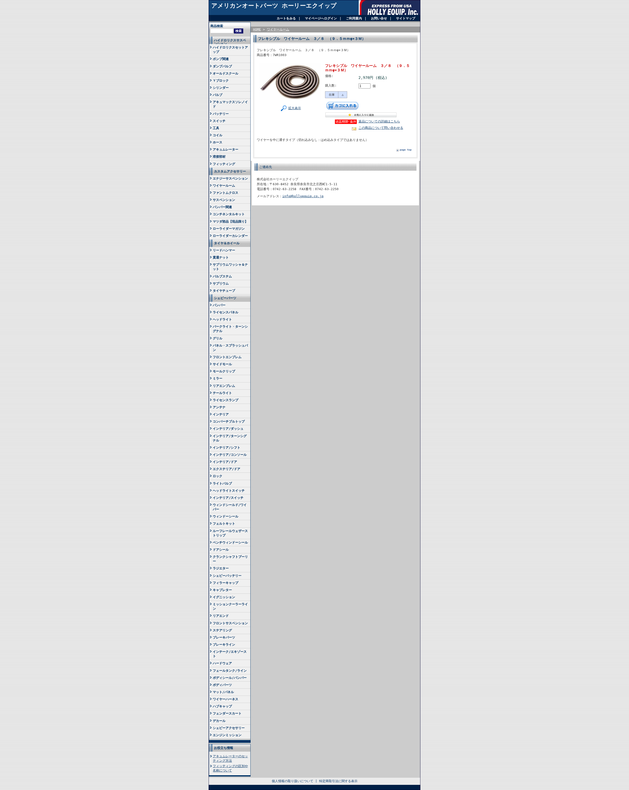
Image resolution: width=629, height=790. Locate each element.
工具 (216, 128)
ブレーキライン (224, 644)
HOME (257, 29)
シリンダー (221, 88)
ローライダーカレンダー (230, 236)
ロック (217, 476)
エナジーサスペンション (230, 178)
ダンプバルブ (222, 66)
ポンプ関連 (221, 59)
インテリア (221, 414)
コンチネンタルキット (229, 214)
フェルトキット (224, 523)
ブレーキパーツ (224, 637)
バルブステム (222, 276)
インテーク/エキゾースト (230, 654)
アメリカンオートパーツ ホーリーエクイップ (274, 5)
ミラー (217, 378)
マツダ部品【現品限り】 (230, 221)
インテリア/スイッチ (228, 498)
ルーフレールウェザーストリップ (230, 533)
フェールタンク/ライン (230, 670)
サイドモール (222, 364)
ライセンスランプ (225, 400)
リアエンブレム (224, 386)
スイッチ (219, 121)
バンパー (219, 305)
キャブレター (222, 590)
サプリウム (221, 283)
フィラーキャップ (225, 583)
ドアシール (221, 549)
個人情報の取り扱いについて (292, 781)
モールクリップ (224, 371)
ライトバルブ (222, 483)
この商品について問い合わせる (380, 128)
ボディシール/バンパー (230, 678)
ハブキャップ (222, 706)
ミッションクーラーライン (230, 606)
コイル (217, 135)
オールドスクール (225, 73)
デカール (219, 721)
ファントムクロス (225, 193)
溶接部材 (219, 156)
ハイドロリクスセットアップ (230, 50)
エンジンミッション (227, 735)
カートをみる (286, 18)
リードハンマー (224, 250)
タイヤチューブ (224, 290)
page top (406, 149)
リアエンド (221, 616)
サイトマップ (405, 18)
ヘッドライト (222, 319)
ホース (217, 142)
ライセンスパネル (225, 312)
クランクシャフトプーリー (230, 559)
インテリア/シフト (226, 447)
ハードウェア (222, 663)
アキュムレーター (225, 149)
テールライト (222, 393)
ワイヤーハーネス (225, 699)
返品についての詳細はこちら (379, 121)
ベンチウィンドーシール (230, 542)
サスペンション (224, 200)
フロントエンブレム (227, 357)
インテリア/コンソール (230, 454)
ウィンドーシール (225, 516)
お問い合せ (379, 18)
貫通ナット (221, 257)
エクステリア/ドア (226, 469)
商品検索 (216, 26)
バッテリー (221, 114)
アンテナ (219, 407)
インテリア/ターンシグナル (230, 438)
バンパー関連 (222, 207)
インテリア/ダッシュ (228, 428)
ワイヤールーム (224, 185)
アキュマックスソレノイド (230, 104)
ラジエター (221, 568)
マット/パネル (223, 692)
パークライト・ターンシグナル (230, 329)
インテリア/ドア (225, 462)
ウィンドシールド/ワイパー (230, 507)
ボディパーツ (222, 685)
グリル (217, 338)
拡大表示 (294, 108)
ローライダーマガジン (229, 228)
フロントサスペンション (230, 623)
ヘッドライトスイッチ (229, 490)
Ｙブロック (221, 80)
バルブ (217, 95)
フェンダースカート (227, 713)
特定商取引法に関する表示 (338, 781)
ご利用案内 (354, 18)
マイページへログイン (321, 18)
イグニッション (224, 597)
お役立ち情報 (223, 748)
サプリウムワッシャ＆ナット (230, 267)
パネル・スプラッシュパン (230, 348)
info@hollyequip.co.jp (303, 196)
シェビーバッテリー (227, 575)
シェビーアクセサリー (229, 728)
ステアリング (222, 630)
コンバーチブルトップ (229, 421)
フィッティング (224, 164)
